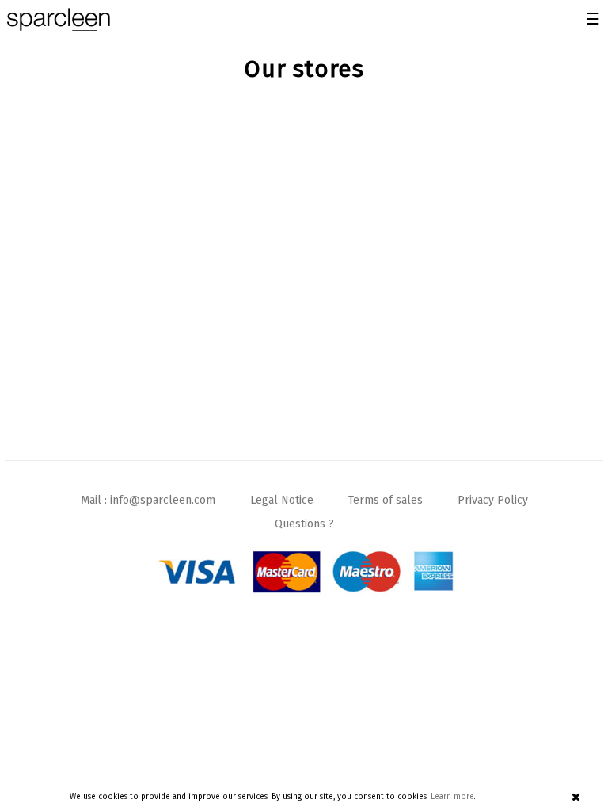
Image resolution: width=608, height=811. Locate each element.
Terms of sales (385, 500)
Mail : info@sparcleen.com (148, 500)
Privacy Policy (493, 500)
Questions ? (304, 524)
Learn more (452, 796)
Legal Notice (282, 500)
